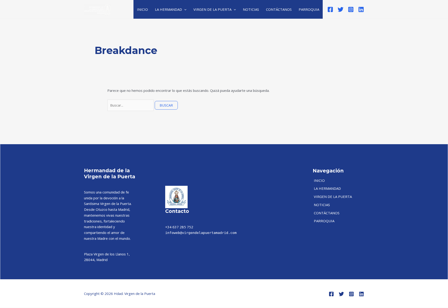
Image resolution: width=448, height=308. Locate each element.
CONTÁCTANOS (279, 9)
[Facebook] (330, 9)
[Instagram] (351, 9)
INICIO (142, 9)
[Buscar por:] (131, 105)
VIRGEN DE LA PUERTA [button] (212, 9)
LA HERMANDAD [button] (168, 9)
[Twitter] (340, 9)
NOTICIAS (251, 9)
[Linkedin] (361, 9)
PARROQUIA (309, 9)
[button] (184, 9)
